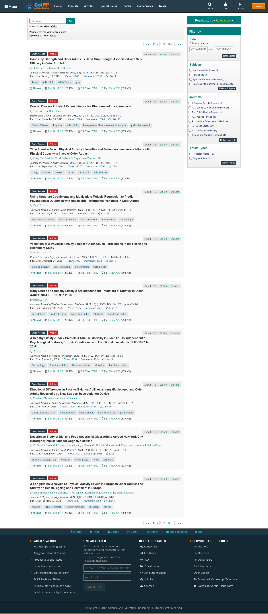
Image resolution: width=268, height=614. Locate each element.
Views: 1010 (73, 260)
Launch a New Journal (47, 566)
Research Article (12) (203, 153)
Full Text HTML (89, 88)
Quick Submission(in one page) (52, 586)
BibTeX (163, 54)
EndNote (174, 54)
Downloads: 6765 (87, 406)
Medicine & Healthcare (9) (206, 70)
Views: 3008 (68, 406)
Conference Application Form (51, 572)
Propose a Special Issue (48, 559)
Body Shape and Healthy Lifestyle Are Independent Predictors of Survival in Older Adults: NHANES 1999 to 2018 (86, 293)
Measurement (82, 266)
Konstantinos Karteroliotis (98, 492)
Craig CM (38, 158)
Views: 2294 (70, 359)
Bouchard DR (94, 158)
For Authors (201, 546)
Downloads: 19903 (95, 119)
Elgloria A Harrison (131, 445)
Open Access (201, 572)
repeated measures (74, 507)
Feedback (149, 553)
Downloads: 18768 (95, 166)
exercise (46, 172)
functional (84, 172)
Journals (73, 6)
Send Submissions (154, 572)
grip (77, 82)
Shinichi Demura (68, 398)
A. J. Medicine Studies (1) (204, 130)
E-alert (241, 8)
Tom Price (38, 111)
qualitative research (140, 125)
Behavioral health (81, 365)
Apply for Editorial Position (50, 553)
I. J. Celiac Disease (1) (203, 125)
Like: (112, 76)
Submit (258, 6)
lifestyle (59, 172)
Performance (108, 219)
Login (225, 8)
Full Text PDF (55, 88)
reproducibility (67, 412)
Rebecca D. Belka (42, 68)
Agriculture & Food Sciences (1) (208, 79)
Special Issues (108, 6)
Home (58, 6)
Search (210, 8)
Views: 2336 (74, 308)
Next (170, 43)
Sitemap (148, 586)
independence (100, 172)
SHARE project (53, 507)
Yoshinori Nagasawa (43, 398)
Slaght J (78, 158)
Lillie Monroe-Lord (109, 445)
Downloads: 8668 (92, 501)
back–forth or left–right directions (115, 412)
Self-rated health (89, 219)
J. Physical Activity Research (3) (207, 102)
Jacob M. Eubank (55, 445)
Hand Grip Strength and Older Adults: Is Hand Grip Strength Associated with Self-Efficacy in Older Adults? (86, 61)
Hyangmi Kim (72, 445)
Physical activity (67, 219)
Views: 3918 (74, 453)
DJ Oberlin (39, 445)
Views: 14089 (72, 76)
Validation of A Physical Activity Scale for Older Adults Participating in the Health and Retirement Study (88, 246)
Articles (89, 6)
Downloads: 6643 (90, 359)
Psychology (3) (200, 74)
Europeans (94, 507)
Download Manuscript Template (217, 579)
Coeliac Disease (40, 125)
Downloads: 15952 (92, 76)
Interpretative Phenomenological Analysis (104, 125)
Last (179, 43)
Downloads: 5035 (93, 453)
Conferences (145, 6)
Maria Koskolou (125, 492)
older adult (48, 82)
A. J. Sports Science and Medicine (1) (210, 107)
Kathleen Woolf (90, 445)
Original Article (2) (202, 158)
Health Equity (82, 459)
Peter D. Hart (40, 205)
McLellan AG (66, 158)
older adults (73, 125)
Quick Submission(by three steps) (54, 592)
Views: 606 (67, 213)
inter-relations (86, 412)
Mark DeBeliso (64, 68)
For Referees (201, 553)
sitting (71, 172)
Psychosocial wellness (43, 219)
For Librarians (202, 566)
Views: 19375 (75, 166)
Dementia (108, 459)
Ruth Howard (56, 111)
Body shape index (80, 314)
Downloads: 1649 (85, 213)
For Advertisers (203, 559)
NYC (96, 459)
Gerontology (126, 219)
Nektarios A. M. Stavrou (70, 492)
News (162, 6)
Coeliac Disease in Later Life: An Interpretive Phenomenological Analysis (80, 106)
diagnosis (57, 125)
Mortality (98, 314)
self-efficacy (64, 82)
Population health (117, 314)
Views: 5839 (72, 501)
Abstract (36, 88)
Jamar (35, 82)
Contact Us (150, 546)
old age (107, 507)
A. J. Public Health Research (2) (207, 112)
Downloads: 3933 (93, 260)
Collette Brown (154, 445)
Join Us (148, 579)
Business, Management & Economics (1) (213, 83)
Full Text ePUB (112, 88)
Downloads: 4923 (93, 308)
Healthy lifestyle (57, 314)
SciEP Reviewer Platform (48, 579)
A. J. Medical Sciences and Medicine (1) (211, 121)
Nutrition (65, 459)
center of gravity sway (43, 412)
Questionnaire (153, 566)
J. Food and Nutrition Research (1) (209, 134)
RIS (154, 54)
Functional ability (58, 365)
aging (35, 172)
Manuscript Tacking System (50, 546)
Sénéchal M (51, 158)
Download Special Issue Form (215, 586)
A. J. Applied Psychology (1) (206, 116)
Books (127, 6)
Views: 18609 (75, 119)
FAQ (146, 559)
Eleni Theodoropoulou (45, 492)
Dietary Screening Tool (44, 459)
